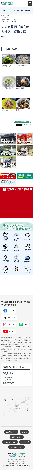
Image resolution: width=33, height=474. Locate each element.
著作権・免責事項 (16, 437)
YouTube (11, 331)
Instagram (11, 324)
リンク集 (24, 432)
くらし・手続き (12, 10)
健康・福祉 (27, 10)
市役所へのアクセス (9, 442)
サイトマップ (25, 442)
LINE (25, 324)
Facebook (11, 310)
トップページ (4, 17)
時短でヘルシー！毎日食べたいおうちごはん (14, 19)
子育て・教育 (20, 10)
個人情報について (11, 432)
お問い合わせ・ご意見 (16, 447)
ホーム (4, 10)
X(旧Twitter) (11, 317)
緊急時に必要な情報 (16, 202)
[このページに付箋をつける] (23, 121)
